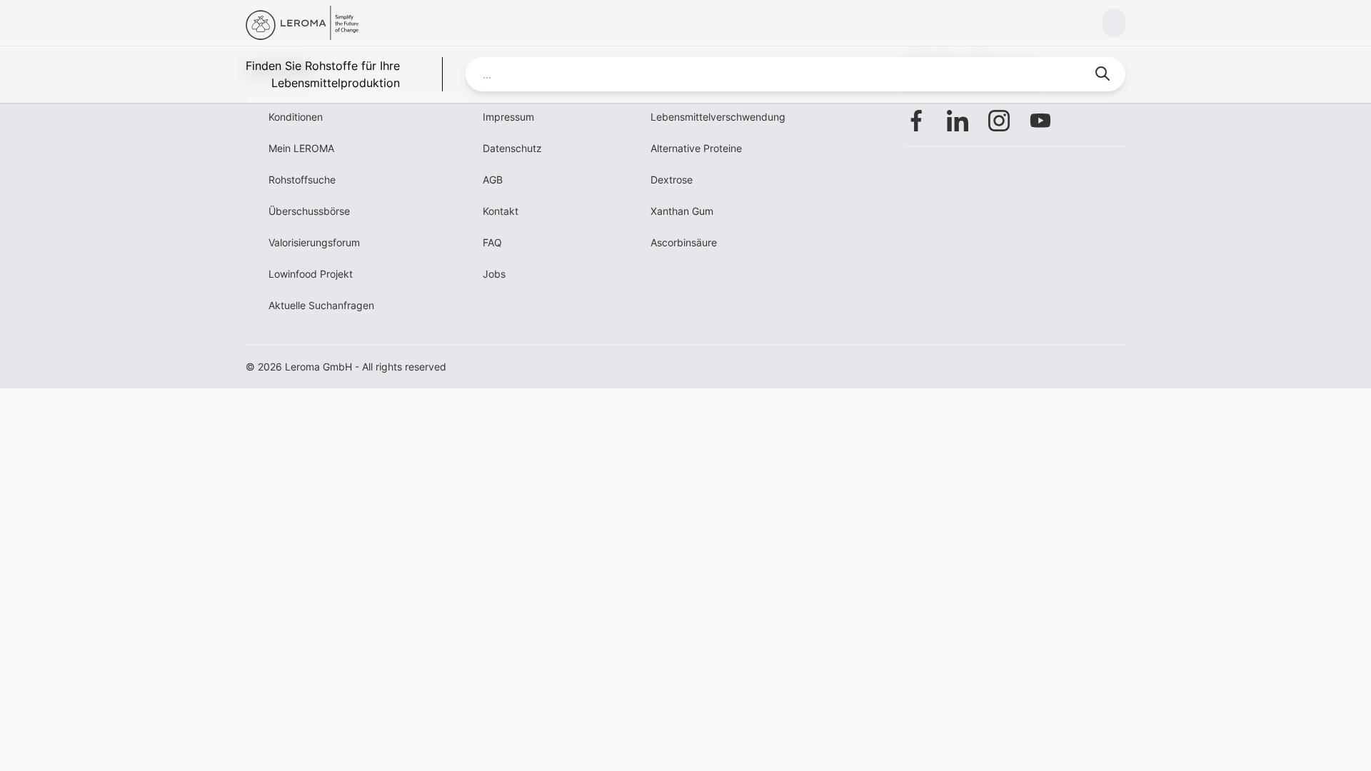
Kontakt (500, 211)
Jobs (494, 274)
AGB (493, 179)
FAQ (492, 242)
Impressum (508, 117)
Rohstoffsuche (302, 179)
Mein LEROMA (301, 148)
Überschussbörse (309, 211)
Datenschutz (512, 148)
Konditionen (295, 117)
